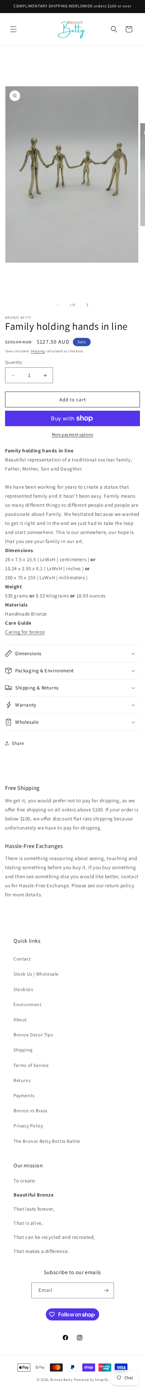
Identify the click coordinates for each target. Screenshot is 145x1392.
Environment (27, 1004)
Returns (22, 1080)
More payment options (72, 434)
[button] (13, 29)
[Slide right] (87, 305)
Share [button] (18, 743)
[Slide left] (57, 305)
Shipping (38, 351)
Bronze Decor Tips (33, 1035)
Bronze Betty (61, 1379)
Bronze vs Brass (30, 1111)
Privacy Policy (28, 1126)
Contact (22, 959)
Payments (24, 1095)
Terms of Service (31, 1065)
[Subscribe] (106, 1290)
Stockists (23, 989)
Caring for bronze (25, 632)
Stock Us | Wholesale (36, 974)
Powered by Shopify (91, 1379)
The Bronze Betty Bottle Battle (46, 1141)
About (20, 1020)
